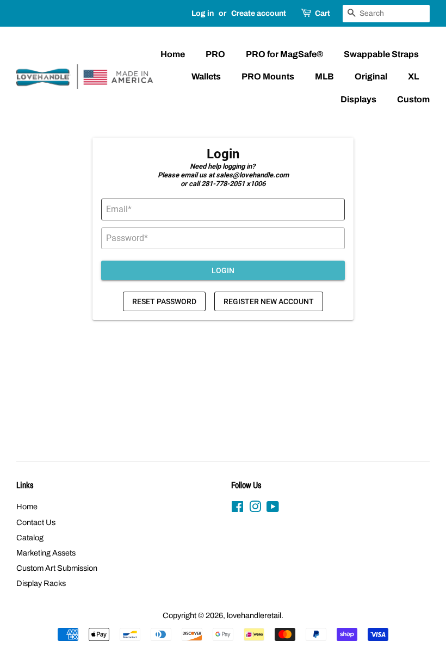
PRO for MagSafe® (284, 54)
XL (413, 76)
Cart (322, 13)
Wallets (206, 76)
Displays (358, 99)
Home (172, 54)
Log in (202, 13)
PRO (215, 54)
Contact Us (35, 522)
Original (371, 76)
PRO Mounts (267, 76)
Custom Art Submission (56, 568)
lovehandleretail (254, 615)
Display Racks (41, 583)
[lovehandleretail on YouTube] (273, 508)
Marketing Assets (46, 552)
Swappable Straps (381, 54)
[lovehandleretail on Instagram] (255, 508)
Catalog (30, 537)
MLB (324, 76)
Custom (413, 99)
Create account (258, 13)
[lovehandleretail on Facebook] (237, 508)
